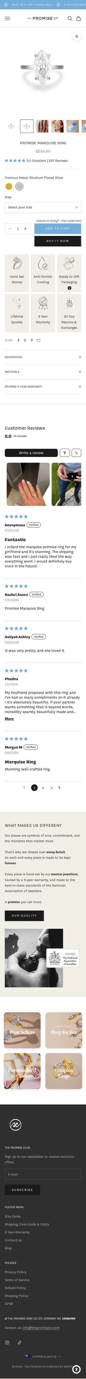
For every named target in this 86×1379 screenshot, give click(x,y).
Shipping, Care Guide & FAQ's (27, 1224)
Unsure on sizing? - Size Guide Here (58, 220)
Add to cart (57, 228)
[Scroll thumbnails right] (75, 484)
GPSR (9, 1304)
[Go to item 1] (11, 126)
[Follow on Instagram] (7, 1342)
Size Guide (13, 1216)
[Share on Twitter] (25, 340)
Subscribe (22, 1190)
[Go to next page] (60, 787)
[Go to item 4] (57, 126)
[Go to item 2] (26, 126)
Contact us (13, 1240)
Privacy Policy (15, 1272)
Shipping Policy (16, 1296)
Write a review (31, 452)
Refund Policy (15, 1288)
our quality (24, 915)
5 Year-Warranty (17, 1232)
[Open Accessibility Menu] (76, 1369)
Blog (8, 1248)
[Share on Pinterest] (32, 340)
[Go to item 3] (42, 126)
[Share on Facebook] (18, 340)
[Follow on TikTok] (19, 1342)
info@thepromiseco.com (41, 1328)
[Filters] (65, 453)
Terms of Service (17, 1280)
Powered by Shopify (60, 1366)
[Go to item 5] (72, 126)
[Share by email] (38, 340)
